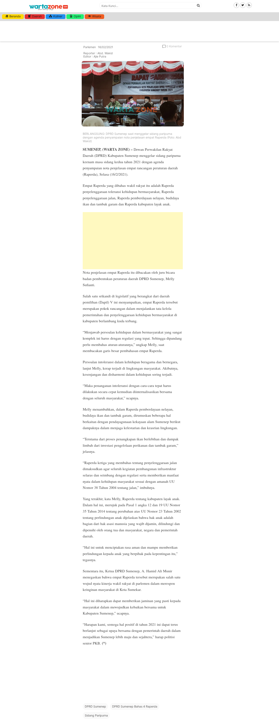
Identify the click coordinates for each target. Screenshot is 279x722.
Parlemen (89, 47)
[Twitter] (243, 5)
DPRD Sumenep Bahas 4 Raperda (134, 706)
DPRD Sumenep (95, 706)
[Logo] (48, 10)
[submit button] (198, 5)
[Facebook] (236, 5)
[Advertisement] (133, 240)
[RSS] (249, 5)
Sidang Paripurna (96, 715)
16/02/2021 (105, 47)
